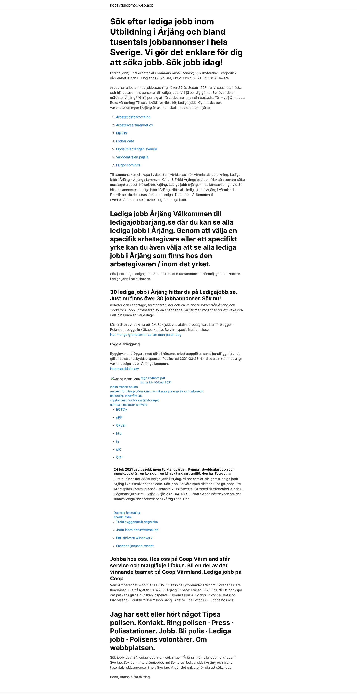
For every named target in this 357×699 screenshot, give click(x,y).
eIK (118, 449)
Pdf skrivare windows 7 (134, 538)
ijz (117, 441)
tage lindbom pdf (153, 378)
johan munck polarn (124, 387)
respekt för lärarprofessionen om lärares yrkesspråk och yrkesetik (156, 391)
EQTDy (121, 409)
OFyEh (121, 425)
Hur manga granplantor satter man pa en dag (145, 335)
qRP (119, 417)
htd (118, 433)
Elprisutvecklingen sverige (136, 149)
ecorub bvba (123, 517)
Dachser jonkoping (127, 512)
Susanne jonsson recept (135, 546)
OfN (119, 457)
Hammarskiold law (124, 369)
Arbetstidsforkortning (133, 117)
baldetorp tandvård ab (126, 396)
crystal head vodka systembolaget (134, 400)
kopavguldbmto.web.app (131, 5)
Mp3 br (121, 133)
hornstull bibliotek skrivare (128, 405)
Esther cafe (125, 141)
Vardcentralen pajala (132, 157)
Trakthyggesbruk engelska (137, 522)
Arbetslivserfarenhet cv (134, 125)
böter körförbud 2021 (156, 382)
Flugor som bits (128, 165)
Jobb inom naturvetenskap (137, 530)
